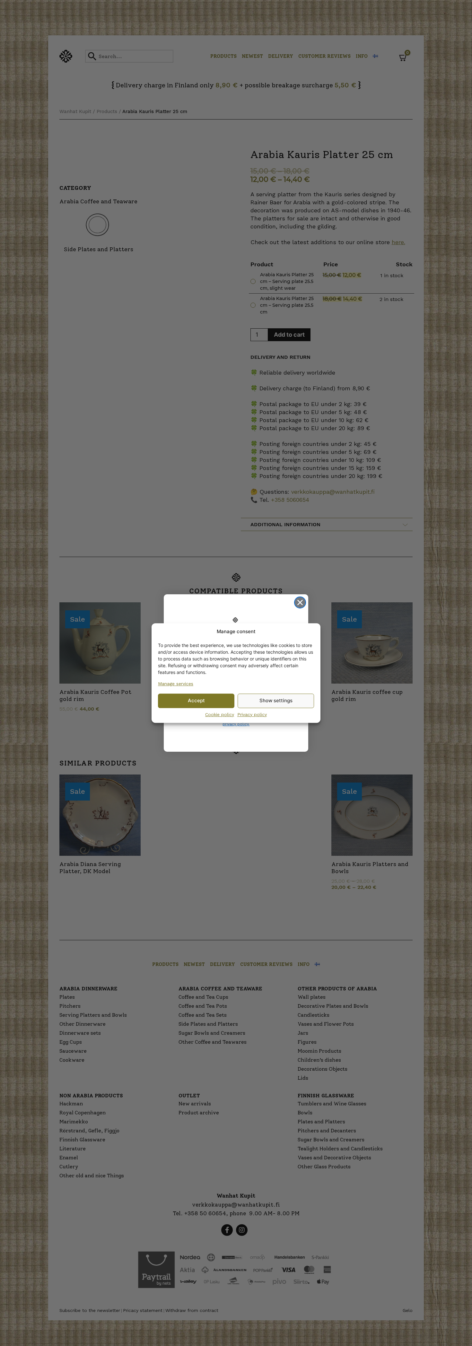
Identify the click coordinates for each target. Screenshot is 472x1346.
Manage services (175, 683)
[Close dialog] (300, 602)
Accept (196, 700)
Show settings (276, 700)
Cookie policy (219, 714)
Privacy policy (252, 714)
